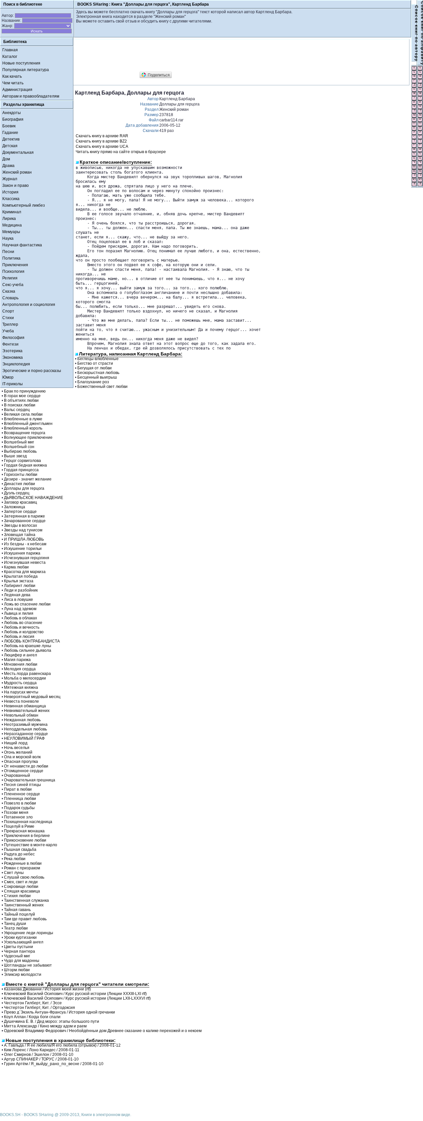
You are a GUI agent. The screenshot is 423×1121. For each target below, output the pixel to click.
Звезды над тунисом (23, 530)
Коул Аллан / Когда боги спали (32, 1017)
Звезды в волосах (20, 525)
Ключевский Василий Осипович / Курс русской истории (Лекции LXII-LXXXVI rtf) (77, 998)
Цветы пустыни (18, 946)
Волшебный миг (19, 442)
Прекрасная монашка (24, 831)
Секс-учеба (12, 284)
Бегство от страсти (95, 363)
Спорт (8, 311)
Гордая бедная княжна (25, 465)
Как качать (12, 76)
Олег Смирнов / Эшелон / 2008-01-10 (38, 1054)
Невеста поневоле (21, 701)
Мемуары (11, 231)
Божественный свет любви (102, 386)
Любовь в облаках (20, 618)
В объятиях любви (21, 400)
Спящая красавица (22, 891)
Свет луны (14, 872)
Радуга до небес (19, 854)
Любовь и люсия (19, 636)
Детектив (10, 139)
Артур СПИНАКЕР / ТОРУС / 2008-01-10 (41, 1059)
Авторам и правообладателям (30, 96)
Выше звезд (15, 456)
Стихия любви (17, 895)
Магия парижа (17, 659)
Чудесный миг (17, 956)
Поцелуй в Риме (19, 826)
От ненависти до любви (26, 766)
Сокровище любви (21, 886)
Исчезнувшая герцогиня (26, 558)
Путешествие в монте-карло (30, 845)
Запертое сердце (20, 511)
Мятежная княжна (21, 687)
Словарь (10, 298)
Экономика (12, 357)
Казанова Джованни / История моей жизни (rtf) (47, 989)
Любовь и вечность (21, 627)
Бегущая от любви (94, 368)
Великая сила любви (23, 414)
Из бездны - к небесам (25, 544)
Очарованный (17, 775)
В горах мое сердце (22, 396)
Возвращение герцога (24, 433)
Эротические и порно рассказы (31, 370)
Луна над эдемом (20, 608)
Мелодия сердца (20, 669)
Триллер (10, 324)
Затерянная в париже (24, 516)
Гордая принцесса (21, 470)
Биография (12, 119)
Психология (13, 271)
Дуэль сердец (16, 493)
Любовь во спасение (23, 622)
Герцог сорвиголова (22, 460)
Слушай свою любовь (24, 877)
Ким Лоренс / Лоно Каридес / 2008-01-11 (41, 1050)
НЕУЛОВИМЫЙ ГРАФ (24, 738)
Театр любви (16, 928)
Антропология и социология (28, 304)
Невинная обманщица (25, 706)
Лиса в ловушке (18, 599)
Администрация (17, 89)
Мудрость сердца (20, 683)
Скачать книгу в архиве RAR (102, 136)
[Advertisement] (195, 55)
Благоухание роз (93, 382)
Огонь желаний (18, 752)
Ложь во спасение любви (27, 604)
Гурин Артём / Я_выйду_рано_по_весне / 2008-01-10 (53, 1063)
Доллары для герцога (24, 488)
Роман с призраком (22, 868)
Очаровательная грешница (29, 780)
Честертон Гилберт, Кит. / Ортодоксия (39, 1007)
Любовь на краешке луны (27, 646)
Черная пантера (19, 951)
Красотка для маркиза (25, 571)
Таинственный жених (24, 905)
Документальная (18, 152)
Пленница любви (20, 798)
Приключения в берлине (27, 835)
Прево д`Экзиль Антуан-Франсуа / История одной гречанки (59, 1012)
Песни (8, 251)
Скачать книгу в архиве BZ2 (101, 141)
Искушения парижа (22, 553)
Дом (6, 159)
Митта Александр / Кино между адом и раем (45, 1026)
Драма (8, 165)
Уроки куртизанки (20, 937)
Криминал (11, 212)
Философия (13, 337)
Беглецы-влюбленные (98, 358)
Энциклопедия (16, 364)
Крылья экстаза (18, 581)
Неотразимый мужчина (26, 724)
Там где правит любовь (25, 919)
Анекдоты (11, 112)
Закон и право (15, 185)
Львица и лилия (18, 613)
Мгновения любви (20, 664)
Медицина (12, 225)
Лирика (9, 218)
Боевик (9, 126)
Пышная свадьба (20, 849)
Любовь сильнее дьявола (27, 650)
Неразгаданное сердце (26, 733)
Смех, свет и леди (21, 882)
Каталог (9, 56)
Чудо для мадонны (21, 960)
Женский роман (17, 172)
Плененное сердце (22, 794)
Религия (10, 278)
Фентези (10, 344)
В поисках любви (19, 405)
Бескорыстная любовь (98, 372)
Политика (11, 258)
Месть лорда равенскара (27, 673)
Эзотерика (12, 351)
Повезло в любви (20, 803)
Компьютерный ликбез (23, 205)
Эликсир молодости (22, 974)
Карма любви (16, 567)
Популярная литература (25, 69)
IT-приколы (12, 384)
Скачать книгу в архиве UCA (102, 146)
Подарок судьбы (19, 808)
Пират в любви (18, 789)
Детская (10, 146)
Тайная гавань (17, 909)
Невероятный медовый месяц (32, 696)
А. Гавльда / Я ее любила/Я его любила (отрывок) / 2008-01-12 (62, 1045)
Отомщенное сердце (23, 770)
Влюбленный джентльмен (28, 423)
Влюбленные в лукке (23, 419)
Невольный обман (21, 715)
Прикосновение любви (25, 840)
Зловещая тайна (19, 534)
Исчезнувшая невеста (25, 562)
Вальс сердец (17, 409)
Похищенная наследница (28, 821)
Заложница (14, 507)
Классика (10, 198)
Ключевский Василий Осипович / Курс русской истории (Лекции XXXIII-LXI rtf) (75, 993)
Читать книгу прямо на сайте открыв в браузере (121, 151)
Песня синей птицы (22, 784)
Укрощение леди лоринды (28, 933)
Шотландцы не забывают (28, 965)
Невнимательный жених (27, 710)
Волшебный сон (19, 446)
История (10, 192)
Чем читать (12, 83)
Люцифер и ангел (20, 655)
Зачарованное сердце (25, 521)
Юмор (8, 377)
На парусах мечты (21, 692)
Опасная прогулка (21, 761)
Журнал (9, 179)
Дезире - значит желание (28, 479)
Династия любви (19, 483)
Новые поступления (21, 63)
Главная (10, 50)
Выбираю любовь (20, 451)
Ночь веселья (16, 747)
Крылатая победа (21, 576)
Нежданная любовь (22, 720)
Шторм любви (17, 970)
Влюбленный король (23, 428)
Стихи (8, 317)
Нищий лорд (15, 743)
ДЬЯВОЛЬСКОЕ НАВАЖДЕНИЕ (33, 497)
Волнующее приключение (28, 437)
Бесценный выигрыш (97, 377)
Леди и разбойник (21, 590)
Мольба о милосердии (25, 678)
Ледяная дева (17, 595)
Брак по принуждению (25, 391)
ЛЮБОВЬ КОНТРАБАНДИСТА (32, 641)
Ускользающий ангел (23, 942)
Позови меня (16, 812)
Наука (8, 238)
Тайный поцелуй (19, 914)
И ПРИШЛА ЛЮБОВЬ (24, 539)
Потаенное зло (18, 817)
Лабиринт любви (19, 585)
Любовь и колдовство (24, 632)
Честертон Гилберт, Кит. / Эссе (33, 1003)
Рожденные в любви (23, 863)
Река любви (14, 858)
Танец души (15, 923)
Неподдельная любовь (25, 729)
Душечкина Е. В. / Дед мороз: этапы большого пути (51, 1021)
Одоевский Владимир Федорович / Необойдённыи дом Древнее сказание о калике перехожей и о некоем (103, 1030)
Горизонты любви (20, 474)
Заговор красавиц (20, 502)
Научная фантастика (22, 245)
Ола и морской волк (22, 757)
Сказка (8, 291)
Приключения (15, 265)
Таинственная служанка (26, 900)
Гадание (10, 132)
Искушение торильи (23, 548)
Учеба (8, 331)
